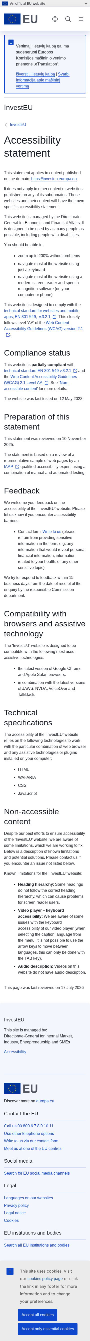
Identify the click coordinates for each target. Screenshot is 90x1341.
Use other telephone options (29, 1133)
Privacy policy (16, 1205)
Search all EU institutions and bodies (37, 1245)
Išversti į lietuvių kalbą (35, 74)
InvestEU (18, 124)
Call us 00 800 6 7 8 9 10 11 (29, 1126)
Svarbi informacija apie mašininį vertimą (43, 80)
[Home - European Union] (26, 18)
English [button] (55, 19)
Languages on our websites (28, 1198)
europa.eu (45, 1101)
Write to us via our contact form (31, 1141)
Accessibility (15, 1052)
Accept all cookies (38, 1315)
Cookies (11, 1220)
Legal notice (15, 1213)
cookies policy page (45, 1279)
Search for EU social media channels (37, 1173)
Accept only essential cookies (48, 1329)
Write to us (51, 531)
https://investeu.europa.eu (54, 179)
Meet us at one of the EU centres (33, 1148)
